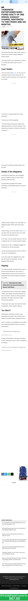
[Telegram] (5, 474)
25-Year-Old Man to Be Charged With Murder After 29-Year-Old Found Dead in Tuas (14, 523)
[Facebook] (2, 474)
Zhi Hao (4, 26)
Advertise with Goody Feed (7, 585)
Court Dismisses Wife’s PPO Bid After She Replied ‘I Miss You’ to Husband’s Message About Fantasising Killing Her (14, 541)
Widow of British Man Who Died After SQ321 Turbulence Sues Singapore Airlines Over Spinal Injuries (14, 559)
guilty (15, 73)
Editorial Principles (16, 585)
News (3, 7)
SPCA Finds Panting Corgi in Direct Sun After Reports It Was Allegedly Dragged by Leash (14, 529)
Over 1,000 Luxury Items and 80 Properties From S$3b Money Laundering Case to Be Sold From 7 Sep (13, 564)
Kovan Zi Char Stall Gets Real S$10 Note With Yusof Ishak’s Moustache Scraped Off (13, 547)
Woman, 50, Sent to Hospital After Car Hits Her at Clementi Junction (13, 534)
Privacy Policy (23, 585)
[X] (12, 474)
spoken (24, 230)
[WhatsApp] (9, 474)
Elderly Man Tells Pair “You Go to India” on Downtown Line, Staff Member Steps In (13, 553)
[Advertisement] (14, 98)
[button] (2, 2)
